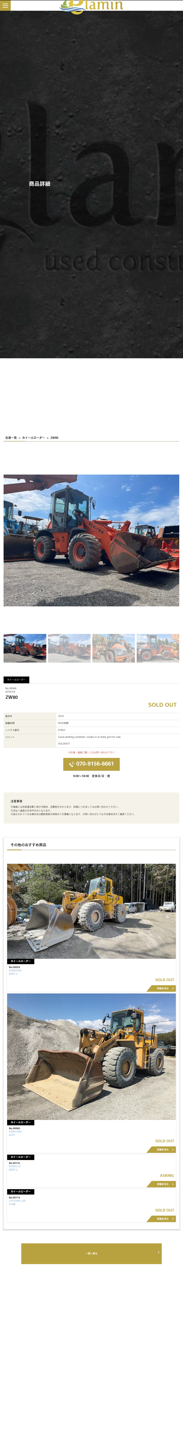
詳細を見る (163, 988)
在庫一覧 (11, 438)
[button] (175, 648)
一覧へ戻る (91, 1253)
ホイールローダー (33, 438)
